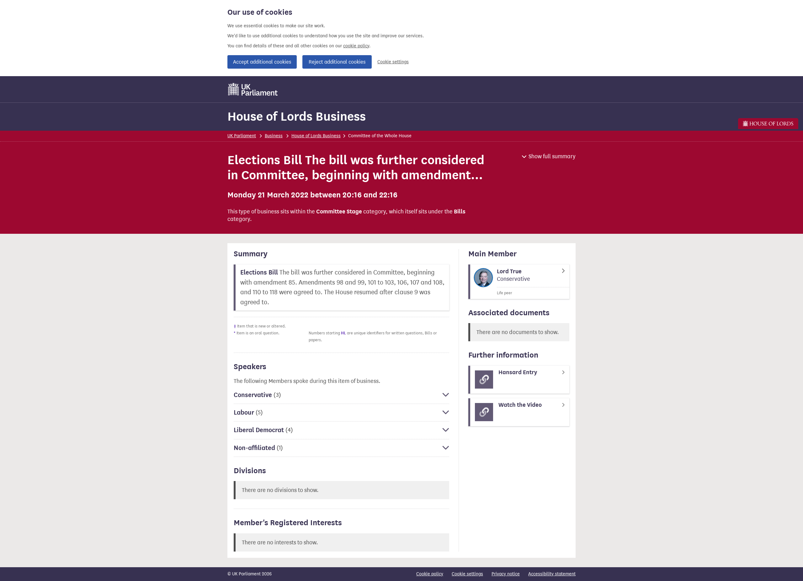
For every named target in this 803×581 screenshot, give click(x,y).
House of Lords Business (296, 116)
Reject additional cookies (337, 62)
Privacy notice (506, 574)
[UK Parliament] (253, 89)
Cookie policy (429, 574)
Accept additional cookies (262, 62)
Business (274, 136)
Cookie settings (393, 62)
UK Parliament (241, 136)
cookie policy (356, 46)
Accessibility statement (552, 574)
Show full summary (552, 156)
